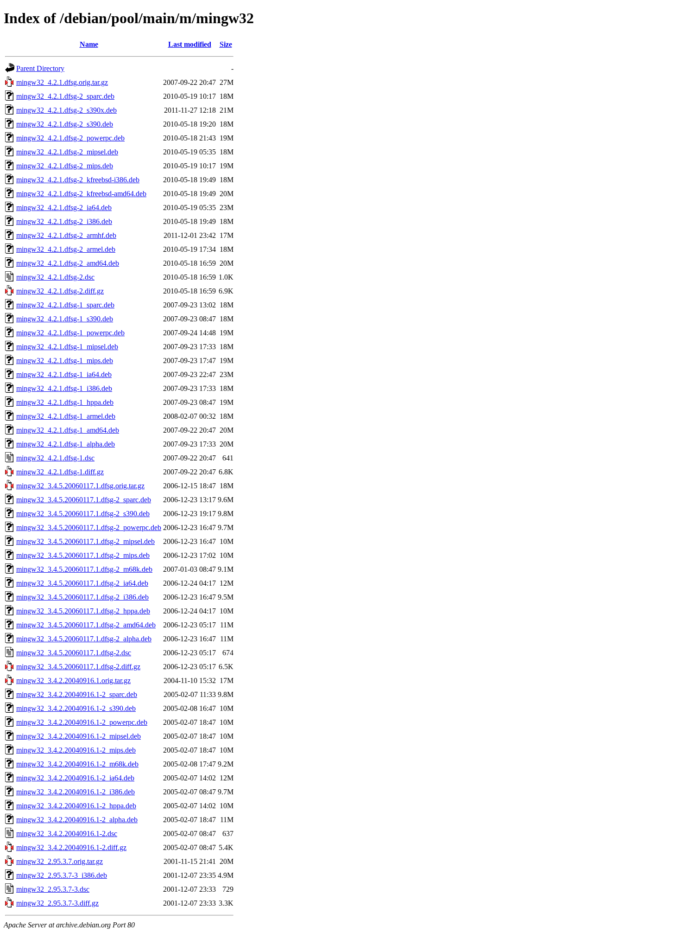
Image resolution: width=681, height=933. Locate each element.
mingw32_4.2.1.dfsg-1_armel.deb (65, 416)
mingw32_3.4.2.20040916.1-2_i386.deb (75, 792)
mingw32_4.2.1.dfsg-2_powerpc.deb (70, 138)
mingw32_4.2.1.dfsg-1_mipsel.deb (67, 347)
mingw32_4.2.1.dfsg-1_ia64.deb (64, 374)
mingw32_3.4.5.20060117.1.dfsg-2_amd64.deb (86, 625)
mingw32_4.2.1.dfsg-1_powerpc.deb (70, 333)
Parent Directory (40, 68)
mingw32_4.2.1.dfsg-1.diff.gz (60, 472)
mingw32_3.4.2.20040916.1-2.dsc (66, 833)
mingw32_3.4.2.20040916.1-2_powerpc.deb (81, 722)
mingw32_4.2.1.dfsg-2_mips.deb (64, 166)
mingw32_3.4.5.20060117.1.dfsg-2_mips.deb (83, 555)
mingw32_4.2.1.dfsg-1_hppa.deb (65, 402)
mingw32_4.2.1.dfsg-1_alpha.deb (65, 444)
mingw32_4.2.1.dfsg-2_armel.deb (65, 249)
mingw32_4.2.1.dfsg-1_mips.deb (64, 360)
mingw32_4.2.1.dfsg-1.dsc (55, 458)
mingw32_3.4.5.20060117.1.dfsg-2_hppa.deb (83, 611)
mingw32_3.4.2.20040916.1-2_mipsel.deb (78, 736)
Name (89, 44)
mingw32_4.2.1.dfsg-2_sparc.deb (65, 96)
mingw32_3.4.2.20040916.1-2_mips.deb (76, 750)
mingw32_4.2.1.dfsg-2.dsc (55, 277)
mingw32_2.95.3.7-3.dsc (52, 889)
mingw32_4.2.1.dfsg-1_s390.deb (64, 319)
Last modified (189, 44)
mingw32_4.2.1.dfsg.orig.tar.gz (62, 82)
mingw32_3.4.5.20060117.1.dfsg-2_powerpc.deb (88, 527)
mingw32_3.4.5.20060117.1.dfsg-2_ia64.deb (82, 583)
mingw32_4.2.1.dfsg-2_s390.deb (64, 124)
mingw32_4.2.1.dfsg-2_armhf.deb (66, 235)
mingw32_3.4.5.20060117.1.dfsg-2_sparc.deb (83, 500)
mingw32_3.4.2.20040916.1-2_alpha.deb (77, 820)
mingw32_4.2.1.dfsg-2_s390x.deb (66, 110)
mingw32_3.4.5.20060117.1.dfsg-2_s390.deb (83, 514)
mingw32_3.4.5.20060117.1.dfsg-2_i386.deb (82, 597)
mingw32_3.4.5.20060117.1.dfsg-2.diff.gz (78, 667)
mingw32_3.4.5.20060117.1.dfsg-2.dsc (73, 653)
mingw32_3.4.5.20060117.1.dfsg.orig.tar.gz (80, 486)
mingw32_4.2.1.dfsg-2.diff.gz (60, 291)
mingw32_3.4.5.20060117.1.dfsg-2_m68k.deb (84, 569)
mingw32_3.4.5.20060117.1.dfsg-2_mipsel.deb (85, 541)
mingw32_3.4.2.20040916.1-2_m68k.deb (77, 764)
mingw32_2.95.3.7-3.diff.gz (57, 903)
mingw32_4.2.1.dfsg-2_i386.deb (64, 221)
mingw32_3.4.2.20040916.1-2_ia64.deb (75, 778)
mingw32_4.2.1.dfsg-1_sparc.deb (65, 305)
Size (226, 44)
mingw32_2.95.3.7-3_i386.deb (61, 875)
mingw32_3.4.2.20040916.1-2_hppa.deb (76, 806)
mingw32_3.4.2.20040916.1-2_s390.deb (76, 708)
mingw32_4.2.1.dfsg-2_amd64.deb (67, 263)
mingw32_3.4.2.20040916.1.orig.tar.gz (73, 680)
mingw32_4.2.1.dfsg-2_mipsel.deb (67, 152)
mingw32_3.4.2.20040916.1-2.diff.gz (71, 847)
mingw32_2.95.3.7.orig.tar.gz (59, 861)
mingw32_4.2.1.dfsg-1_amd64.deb (67, 430)
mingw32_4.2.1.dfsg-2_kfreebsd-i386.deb (77, 180)
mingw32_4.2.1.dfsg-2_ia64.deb (64, 207)
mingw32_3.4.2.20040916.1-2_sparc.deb (76, 694)
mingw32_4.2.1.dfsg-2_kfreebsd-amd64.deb (81, 194)
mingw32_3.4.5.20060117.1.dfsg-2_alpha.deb (83, 639)
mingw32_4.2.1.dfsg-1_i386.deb (64, 388)
